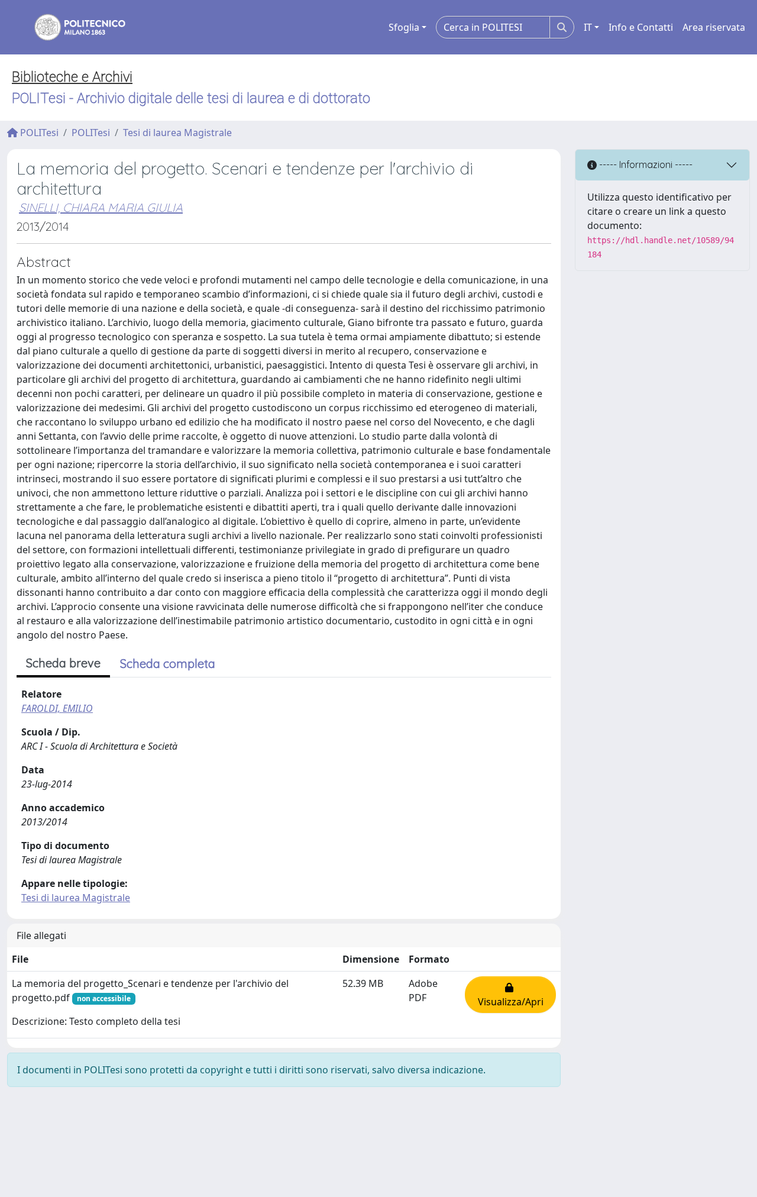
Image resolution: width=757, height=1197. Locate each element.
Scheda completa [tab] (167, 663)
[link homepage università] (72, 27)
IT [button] (588, 27)
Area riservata (713, 27)
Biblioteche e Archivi (72, 77)
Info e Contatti (641, 27)
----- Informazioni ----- (645, 164)
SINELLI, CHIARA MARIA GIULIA (101, 207)
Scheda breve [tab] (63, 663)
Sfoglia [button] (404, 27)
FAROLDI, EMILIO (57, 708)
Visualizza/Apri (511, 994)
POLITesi (38, 132)
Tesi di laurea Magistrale (177, 132)
